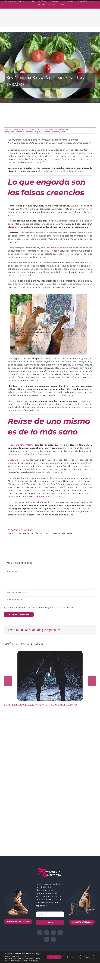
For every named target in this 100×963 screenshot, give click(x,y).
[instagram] (81, 7)
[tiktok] (95, 7)
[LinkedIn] (79, 20)
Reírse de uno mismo (20, 445)
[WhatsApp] (83, 20)
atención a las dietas (19, 227)
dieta (62, 132)
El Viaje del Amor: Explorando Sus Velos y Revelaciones (41, 704)
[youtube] (90, 7)
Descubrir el (18, 460)
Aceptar (54, 957)
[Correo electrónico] (91, 20)
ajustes (36, 961)
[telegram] (86, 7)
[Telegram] (87, 20)
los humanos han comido (54, 247)
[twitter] (76, 7)
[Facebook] (70, 20)
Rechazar (71, 957)
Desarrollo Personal (24, 132)
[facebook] (72, 7)
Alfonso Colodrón (51, 132)
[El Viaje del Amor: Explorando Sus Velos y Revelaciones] (50, 652)
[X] (75, 20)
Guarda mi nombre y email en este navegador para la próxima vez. (41, 607)
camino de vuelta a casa (47, 496)
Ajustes (87, 957)
